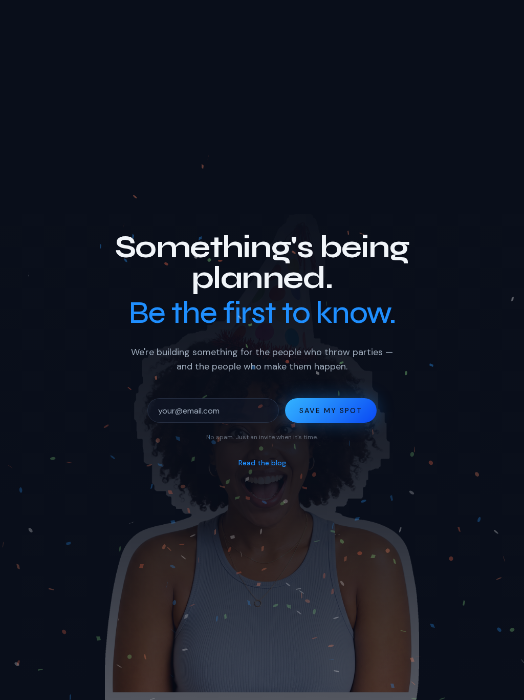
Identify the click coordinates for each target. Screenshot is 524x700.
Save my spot (330, 410)
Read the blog (262, 462)
